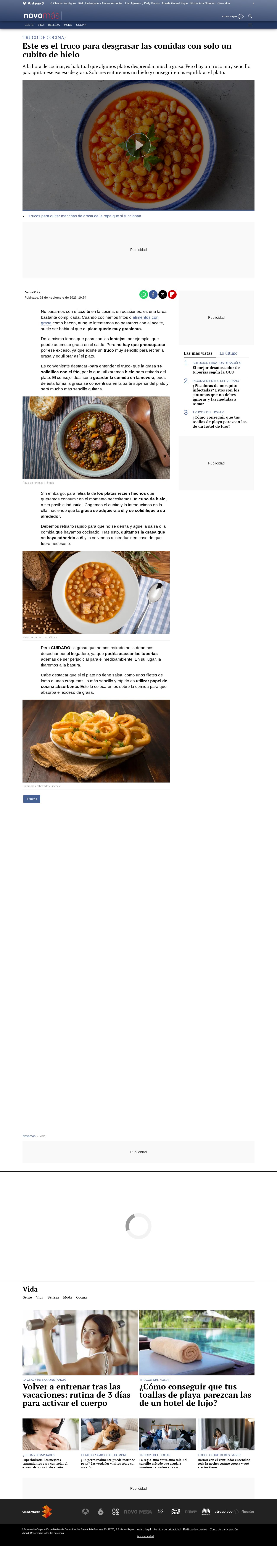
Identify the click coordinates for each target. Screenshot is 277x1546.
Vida (41, 24)
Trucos (32, 799)
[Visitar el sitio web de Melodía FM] (206, 1512)
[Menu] (250, 25)
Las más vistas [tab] (198, 353)
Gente (29, 24)
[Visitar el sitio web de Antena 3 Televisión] (85, 1512)
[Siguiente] (252, 3)
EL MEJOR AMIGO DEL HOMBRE (104, 1455)
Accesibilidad (145, 1536)
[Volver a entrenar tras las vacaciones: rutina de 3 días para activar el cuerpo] (80, 1343)
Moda (68, 24)
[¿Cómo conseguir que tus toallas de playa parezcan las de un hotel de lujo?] (196, 1343)
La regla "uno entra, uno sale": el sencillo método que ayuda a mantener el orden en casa (163, 1463)
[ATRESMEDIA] (37, 1512)
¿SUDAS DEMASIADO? (39, 1455)
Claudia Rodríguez (64, 3)
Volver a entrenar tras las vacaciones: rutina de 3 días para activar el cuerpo (76, 1395)
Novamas (29, 1136)
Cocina (81, 24)
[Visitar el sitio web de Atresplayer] (227, 1512)
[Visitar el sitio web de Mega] (145, 1512)
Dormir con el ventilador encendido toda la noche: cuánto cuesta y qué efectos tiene (224, 1463)
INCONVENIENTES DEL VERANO (216, 381)
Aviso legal (144, 1529)
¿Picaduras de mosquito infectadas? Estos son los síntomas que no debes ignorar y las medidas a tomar (216, 394)
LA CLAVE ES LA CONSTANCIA (44, 1379)
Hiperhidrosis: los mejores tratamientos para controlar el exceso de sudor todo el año (45, 1463)
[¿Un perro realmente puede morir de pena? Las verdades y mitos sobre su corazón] (109, 1434)
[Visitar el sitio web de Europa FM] (190, 1512)
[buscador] (250, 16)
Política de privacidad (166, 1529)
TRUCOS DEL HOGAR (208, 412)
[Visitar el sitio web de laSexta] (100, 1512)
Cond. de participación (224, 1529)
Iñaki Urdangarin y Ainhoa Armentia (100, 3)
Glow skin (223, 3)
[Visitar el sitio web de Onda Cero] (175, 1512)
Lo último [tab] (229, 353)
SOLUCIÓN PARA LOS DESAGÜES (217, 363)
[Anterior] (50, 3)
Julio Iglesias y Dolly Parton (141, 3)
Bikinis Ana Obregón (202, 3)
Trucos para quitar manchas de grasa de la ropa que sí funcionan (85, 216)
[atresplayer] (231, 17)
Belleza (54, 24)
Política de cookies (195, 1529)
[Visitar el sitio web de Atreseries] (160, 1512)
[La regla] (167, 1434)
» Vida (41, 1136)
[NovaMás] (55, 15)
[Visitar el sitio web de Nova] (130, 1512)
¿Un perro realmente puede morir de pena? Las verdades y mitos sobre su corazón (108, 1463)
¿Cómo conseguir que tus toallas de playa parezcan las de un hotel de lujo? (219, 422)
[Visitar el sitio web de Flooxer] (247, 1512)
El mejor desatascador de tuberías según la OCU (216, 369)
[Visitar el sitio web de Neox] (115, 1512)
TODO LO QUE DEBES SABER (219, 1455)
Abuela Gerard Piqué (175, 3)
